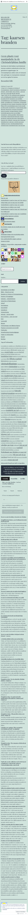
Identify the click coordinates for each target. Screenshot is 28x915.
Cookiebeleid (4, 909)
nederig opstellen (12, 114)
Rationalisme (20, 118)
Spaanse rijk (4, 120)
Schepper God (5, 434)
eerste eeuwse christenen (5, 373)
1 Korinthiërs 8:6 (5, 346)
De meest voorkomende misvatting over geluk (12, 597)
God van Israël (21, 386)
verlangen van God (12, 440)
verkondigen (5, 441)
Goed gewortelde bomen (7, 236)
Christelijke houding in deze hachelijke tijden (12, 659)
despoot (13, 104)
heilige (9, 388)
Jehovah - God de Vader (6, 91)
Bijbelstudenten (5, 361)
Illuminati (3, 109)
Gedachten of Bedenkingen (8, 301)
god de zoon (15, 386)
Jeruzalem (10, 393)
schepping (11, 434)
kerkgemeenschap (11, 403)
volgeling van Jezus (5, 123)
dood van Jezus (18, 369)
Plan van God (16, 428)
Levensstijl (8, 93)
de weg (11, 369)
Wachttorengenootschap (7, 449)
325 (10, 95)
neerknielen (4, 116)
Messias (7, 419)
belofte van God (17, 354)
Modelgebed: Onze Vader (16, 419)
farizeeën (10, 378)
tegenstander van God (17, 434)
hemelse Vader (20, 388)
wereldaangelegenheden (17, 123)
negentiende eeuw (9, 424)
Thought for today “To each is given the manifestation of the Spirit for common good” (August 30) (12, 698)
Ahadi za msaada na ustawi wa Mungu (10, 877)
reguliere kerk (9, 432)
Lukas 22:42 (22, 414)
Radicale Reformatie (12, 118)
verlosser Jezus (19, 440)
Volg (4, 176)
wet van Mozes (9, 454)
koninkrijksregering (6, 113)
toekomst (22, 436)
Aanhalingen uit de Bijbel (8, 290)
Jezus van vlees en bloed (6, 399)
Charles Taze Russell (13, 361)
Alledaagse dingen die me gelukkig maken (12, 234)
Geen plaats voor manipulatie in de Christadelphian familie (13, 59)
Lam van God (10, 412)
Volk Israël (16, 445)
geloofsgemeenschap (8, 382)
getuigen (20, 384)
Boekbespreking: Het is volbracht (9, 539)
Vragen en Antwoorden (7, 334)
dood (13, 369)
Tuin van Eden (5, 438)
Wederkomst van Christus (9, 452)
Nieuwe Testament (18, 424)
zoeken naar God (19, 457)
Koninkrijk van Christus (14, 408)
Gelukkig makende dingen (8, 221)
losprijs (13, 415)
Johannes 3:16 (20, 399)
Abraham (17, 348)
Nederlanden (20, 114)
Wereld (13, 93)
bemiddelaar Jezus (6, 356)
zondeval (6, 460)
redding (3, 432)
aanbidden (3, 348)
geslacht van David (15, 384)
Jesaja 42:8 (3, 395)
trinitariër (9, 120)
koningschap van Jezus (19, 405)
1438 (6, 95)
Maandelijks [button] (14, 478)
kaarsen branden (5, 111)
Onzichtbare (3, 427)
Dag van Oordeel (21, 366)
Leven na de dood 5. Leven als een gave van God (13, 575)
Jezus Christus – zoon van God (9, 316)
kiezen (20, 111)
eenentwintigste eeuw (12, 106)
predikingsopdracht (4, 429)
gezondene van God (8, 386)
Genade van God (4, 384)
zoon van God (21, 125)
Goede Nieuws (4, 388)
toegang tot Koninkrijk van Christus (13, 436)
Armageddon (16, 352)
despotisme (19, 104)
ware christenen (16, 449)
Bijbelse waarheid (16, 359)
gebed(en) (14, 378)
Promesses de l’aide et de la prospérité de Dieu (12, 858)
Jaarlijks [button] (22, 478)
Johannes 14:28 (10, 401)
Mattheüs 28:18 (12, 417)
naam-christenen (13, 421)
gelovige (20, 382)
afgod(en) (22, 95)
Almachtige (19, 350)
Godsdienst (23, 90)
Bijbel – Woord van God (7, 292)
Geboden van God (21, 378)
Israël (13, 391)
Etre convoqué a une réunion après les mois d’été (13, 806)
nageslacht (3, 423)
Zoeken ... (3, 277)
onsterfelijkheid (23, 425)
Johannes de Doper (18, 401)
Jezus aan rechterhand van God (18, 395)
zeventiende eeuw (13, 125)
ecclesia (11, 371)
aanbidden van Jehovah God (10, 348)
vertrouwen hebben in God (11, 443)
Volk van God (23, 445)
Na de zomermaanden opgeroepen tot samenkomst (13, 768)
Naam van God (22, 421)
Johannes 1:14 (15, 399)
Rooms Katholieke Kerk (17, 432)
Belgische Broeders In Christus (6, 19)
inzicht (10, 390)
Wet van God (3, 454)
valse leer (11, 122)
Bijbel (8, 359)
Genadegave (24, 382)
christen (6, 366)
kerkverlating (18, 403)
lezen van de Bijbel (15, 113)
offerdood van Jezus (15, 425)
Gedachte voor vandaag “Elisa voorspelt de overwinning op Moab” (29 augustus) (11, 728)
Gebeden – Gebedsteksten (8, 299)
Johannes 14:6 (3, 401)
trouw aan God (16, 120)
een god (23, 371)
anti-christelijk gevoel (6, 97)
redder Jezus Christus (18, 429)
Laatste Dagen (3, 412)
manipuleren (4, 114)
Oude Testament (9, 427)
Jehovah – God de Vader (7, 314)
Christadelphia (14, 100)
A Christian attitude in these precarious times (12, 639)
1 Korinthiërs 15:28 (11, 346)
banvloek (21, 352)
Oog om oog (4, 198)
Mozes (8, 421)
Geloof (11, 90)
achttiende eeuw (16, 95)
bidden (5, 358)
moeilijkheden (4, 421)
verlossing (3, 442)
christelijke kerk (9, 102)
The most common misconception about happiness (13, 591)
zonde (2, 459)
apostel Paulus (9, 352)
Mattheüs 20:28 (6, 417)
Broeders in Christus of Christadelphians (12, 294)
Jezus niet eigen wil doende (20, 397)
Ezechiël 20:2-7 (12, 107)
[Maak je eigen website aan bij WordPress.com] (14, 1)
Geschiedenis (16, 90)
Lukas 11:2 (17, 414)
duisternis (8, 371)
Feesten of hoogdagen (7, 296)
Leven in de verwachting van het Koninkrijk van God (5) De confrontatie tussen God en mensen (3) (13, 558)
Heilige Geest (13, 388)
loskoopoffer (7, 415)
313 (8, 95)
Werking (18, 93)
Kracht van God (22, 410)
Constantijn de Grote (6, 104)
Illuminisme (9, 109)
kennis (5, 403)
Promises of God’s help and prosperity (10, 840)
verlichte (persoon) (19, 122)
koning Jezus (8, 405)
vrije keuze (14, 447)
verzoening (19, 442)
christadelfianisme (5, 100)
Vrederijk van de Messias (6, 447)
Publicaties (4, 330)
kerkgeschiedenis (14, 111)
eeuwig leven (17, 373)
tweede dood (12, 438)
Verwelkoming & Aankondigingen (10, 332)
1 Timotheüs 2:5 (18, 346)
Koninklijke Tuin (4, 408)
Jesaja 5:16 (25, 393)
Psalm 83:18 (11, 430)
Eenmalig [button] (5, 478)
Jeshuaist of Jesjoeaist (17, 109)
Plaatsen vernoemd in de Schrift (9, 328)
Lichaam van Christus (19, 412)
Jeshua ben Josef (9, 395)
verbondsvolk (16, 438)
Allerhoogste (13, 350)
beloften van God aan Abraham (7, 354)
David (8, 369)
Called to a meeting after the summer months (12, 824)
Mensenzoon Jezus (21, 417)
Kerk (4, 93)
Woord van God (11, 457)
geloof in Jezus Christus (11, 380)
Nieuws (3, 323)
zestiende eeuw (4, 125)
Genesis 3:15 (9, 384)
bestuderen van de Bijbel (16, 98)
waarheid (19, 447)
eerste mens (13, 373)
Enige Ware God (15, 376)
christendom (16, 102)
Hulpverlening (5, 312)
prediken (21, 427)
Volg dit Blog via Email (7, 163)
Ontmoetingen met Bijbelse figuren (10, 325)
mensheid (3, 419)
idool (25, 107)
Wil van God (17, 455)
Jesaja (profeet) (19, 393)
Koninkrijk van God (12, 410)
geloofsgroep (15, 382)
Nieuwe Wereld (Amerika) (13, 116)
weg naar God (22, 452)
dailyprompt (3, 369)
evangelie (5, 378)
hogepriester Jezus (5, 390)
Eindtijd (7, 376)
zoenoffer (25, 457)
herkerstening (19, 107)
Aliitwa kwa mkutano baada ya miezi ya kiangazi (13, 788)
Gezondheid (4, 307)
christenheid (23, 102)
